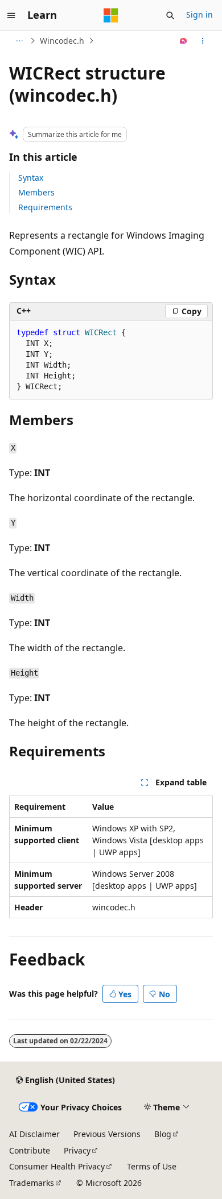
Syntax (30, 177)
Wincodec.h (62, 40)
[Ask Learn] (183, 41)
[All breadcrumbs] (19, 41)
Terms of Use (151, 1166)
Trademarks (31, 1182)
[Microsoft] (111, 15)
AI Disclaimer (34, 1134)
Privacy (77, 1150)
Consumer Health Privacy (57, 1166)
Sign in (199, 14)
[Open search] (170, 15)
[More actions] (203, 41)
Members (36, 192)
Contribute (29, 1150)
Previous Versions (107, 1134)
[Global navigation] (11, 15)
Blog (162, 1134)
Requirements (45, 207)
